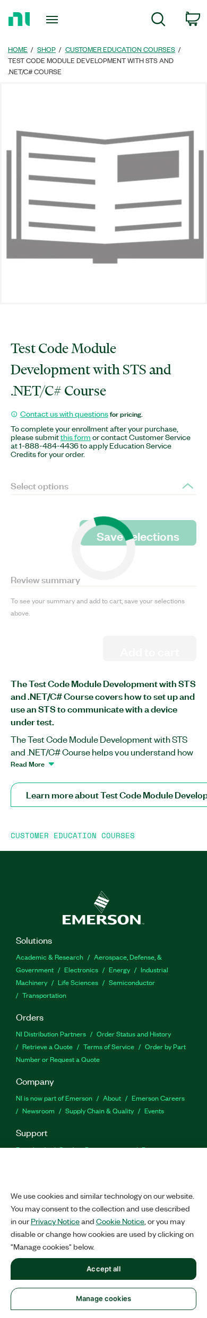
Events (154, 1110)
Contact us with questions (64, 413)
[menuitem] (158, 21)
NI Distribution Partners (51, 1034)
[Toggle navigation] (54, 20)
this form (76, 437)
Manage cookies (103, 1298)
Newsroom (38, 1110)
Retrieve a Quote (47, 1046)
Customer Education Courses (120, 49)
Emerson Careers (158, 1098)
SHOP (46, 49)
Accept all (103, 1268)
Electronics (81, 969)
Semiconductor (132, 982)
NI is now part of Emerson (54, 1098)
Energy (119, 969)
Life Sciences (78, 982)
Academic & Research (49, 957)
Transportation (44, 995)
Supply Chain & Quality (99, 1110)
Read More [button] (28, 763)
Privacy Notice (55, 1221)
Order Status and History (134, 1034)
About (112, 1098)
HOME (18, 49)
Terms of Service (108, 1046)
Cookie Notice (120, 1221)
